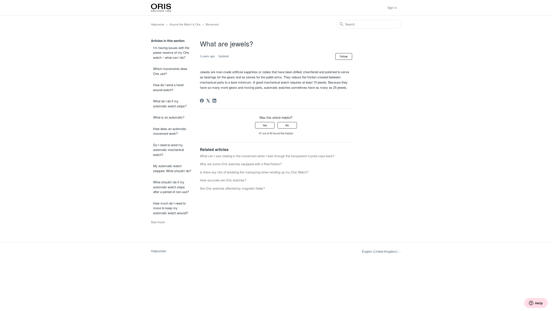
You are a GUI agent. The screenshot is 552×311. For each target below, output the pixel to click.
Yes (265, 125)
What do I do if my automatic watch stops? (170, 103)
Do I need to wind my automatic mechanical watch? (168, 150)
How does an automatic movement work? (169, 131)
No (287, 125)
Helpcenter (157, 24)
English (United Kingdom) (380, 251)
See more (158, 222)
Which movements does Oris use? (170, 71)
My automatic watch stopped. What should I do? (172, 168)
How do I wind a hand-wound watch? (168, 87)
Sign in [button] (392, 7)
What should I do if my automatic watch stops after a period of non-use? (171, 187)
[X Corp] (208, 101)
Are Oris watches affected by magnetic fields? (232, 188)
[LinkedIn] (214, 101)
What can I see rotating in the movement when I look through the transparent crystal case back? (267, 156)
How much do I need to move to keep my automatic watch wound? (170, 208)
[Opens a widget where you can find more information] (536, 303)
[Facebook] (202, 101)
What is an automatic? (168, 117)
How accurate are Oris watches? (223, 180)
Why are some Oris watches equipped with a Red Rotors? (241, 164)
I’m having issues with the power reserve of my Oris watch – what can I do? (171, 52)
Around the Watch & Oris (185, 24)
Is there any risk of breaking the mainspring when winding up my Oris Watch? (254, 172)
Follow (344, 56)
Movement (212, 24)
